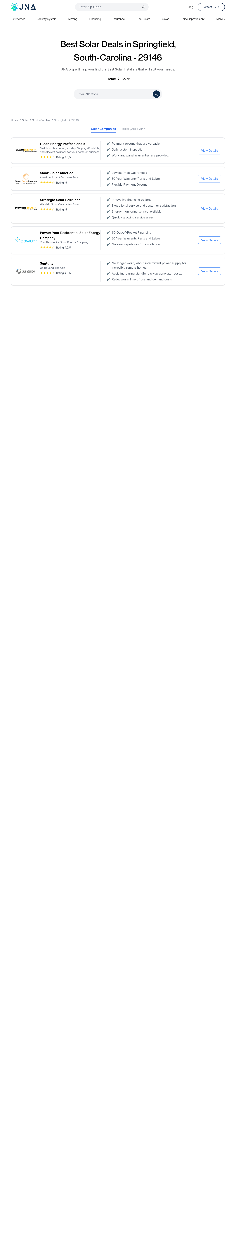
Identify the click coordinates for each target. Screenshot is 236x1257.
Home (111, 79)
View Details (209, 150)
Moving (72, 18)
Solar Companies (103, 129)
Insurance (119, 18)
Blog (190, 6)
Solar (165, 18)
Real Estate (143, 18)
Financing (95, 18)
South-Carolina (41, 120)
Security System (46, 18)
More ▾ (220, 18)
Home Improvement (192, 18)
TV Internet (18, 18)
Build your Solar (133, 129)
